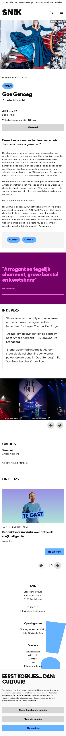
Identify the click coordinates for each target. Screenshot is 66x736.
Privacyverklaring (33, 666)
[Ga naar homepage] (12, 12)
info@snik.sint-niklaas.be (33, 611)
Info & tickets (54, 551)
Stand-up (29, 239)
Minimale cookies (33, 719)
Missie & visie (33, 651)
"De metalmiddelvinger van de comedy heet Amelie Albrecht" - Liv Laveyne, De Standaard (31, 338)
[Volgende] (59, 425)
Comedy (13, 239)
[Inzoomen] (21, 418)
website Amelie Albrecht (14, 462)
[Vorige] (50, 425)
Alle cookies (33, 728)
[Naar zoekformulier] (51, 12)
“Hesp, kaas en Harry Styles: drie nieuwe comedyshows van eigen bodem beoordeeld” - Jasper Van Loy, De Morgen (33, 322)
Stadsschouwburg (33, 591)
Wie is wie (33, 655)
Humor (8, 85)
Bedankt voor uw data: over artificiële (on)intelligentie (27, 534)
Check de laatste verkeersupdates (21, 2)
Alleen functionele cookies (33, 710)
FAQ (33, 662)
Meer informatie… (30, 700)
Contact (33, 658)
